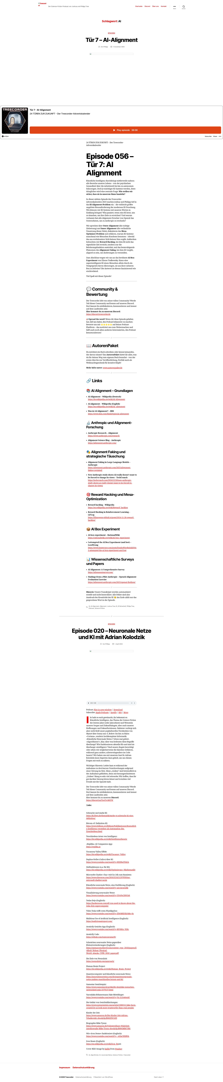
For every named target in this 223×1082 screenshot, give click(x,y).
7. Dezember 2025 (119, 47)
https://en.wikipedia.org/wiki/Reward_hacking (108, 507)
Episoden (111, 33)
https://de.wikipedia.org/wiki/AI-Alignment (106, 399)
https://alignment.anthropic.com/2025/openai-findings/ (111, 582)
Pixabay (118, 1049)
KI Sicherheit (122, 606)
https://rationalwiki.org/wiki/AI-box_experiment (109, 538)
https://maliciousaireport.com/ (99, 921)
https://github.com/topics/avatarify (101, 937)
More (126, 712)
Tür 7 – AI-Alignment (111, 39)
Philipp (106, 47)
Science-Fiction (100, 608)
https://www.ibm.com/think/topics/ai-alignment (108, 414)
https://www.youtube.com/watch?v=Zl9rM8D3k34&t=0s (110, 914)
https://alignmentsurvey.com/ (100, 572)
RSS (120, 712)
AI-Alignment (95, 606)
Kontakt (163, 6)
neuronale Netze (106, 1055)
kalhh (107, 1049)
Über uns (155, 6)
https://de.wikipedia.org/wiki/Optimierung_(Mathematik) (110, 870)
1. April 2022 (119, 644)
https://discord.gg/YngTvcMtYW (99, 800)
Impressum (64, 1067)
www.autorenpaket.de (112, 368)
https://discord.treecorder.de (98, 314)
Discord (147, 6)
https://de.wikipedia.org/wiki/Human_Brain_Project (108, 969)
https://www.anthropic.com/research (104, 436)
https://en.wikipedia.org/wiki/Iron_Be (102, 1044)
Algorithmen (95, 1055)
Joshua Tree (111, 606)
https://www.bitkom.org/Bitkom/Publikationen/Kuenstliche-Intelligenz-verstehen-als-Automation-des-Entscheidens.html (111, 829)
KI (116, 606)
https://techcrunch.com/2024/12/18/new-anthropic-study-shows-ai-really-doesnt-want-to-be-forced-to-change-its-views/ (110, 483)
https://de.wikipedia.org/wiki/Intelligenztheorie (106, 839)
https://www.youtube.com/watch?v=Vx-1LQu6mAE (108, 997)
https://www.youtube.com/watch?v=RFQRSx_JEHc (107, 929)
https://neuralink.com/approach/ (100, 961)
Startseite (138, 6)
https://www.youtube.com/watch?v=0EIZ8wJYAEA (107, 862)
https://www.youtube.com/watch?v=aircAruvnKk (107, 888)
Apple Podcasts (102, 712)
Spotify (114, 712)
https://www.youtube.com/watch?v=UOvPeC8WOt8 (108, 895)
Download (118, 710)
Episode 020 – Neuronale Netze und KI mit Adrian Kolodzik (111, 633)
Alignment (103, 606)
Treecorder (126, 1055)
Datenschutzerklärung (83, 1067)
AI (89, 606)
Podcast (91, 608)
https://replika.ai (93, 847)
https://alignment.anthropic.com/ (102, 443)
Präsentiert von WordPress (103, 1077)
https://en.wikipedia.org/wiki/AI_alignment (106, 406)
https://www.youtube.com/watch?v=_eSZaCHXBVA (107, 1036)
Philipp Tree (130, 606)
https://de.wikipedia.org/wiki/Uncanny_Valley (106, 854)
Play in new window (103, 710)
